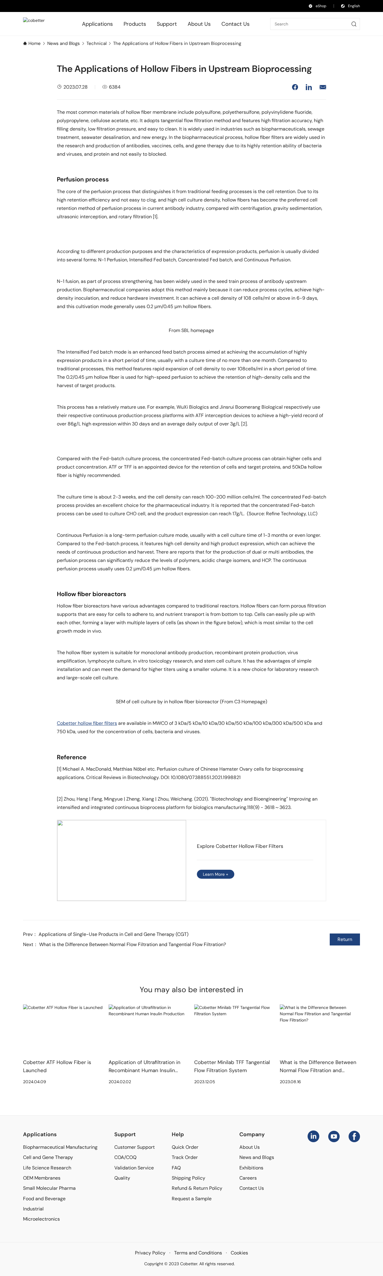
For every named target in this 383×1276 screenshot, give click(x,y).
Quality (122, 1178)
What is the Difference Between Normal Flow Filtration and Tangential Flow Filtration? (132, 944)
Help (178, 1134)
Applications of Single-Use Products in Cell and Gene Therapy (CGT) (114, 934)
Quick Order (185, 1147)
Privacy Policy (150, 1253)
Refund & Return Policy (197, 1188)
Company (252, 1134)
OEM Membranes (41, 1178)
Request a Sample (192, 1198)
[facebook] (354, 1136)
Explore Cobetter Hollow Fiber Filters (240, 846)
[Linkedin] (313, 1136)
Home (34, 43)
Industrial (33, 1209)
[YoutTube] (334, 1136)
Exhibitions (251, 1168)
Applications (40, 1134)
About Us (249, 1147)
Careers (248, 1178)
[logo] (42, 24)
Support (125, 1134)
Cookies (239, 1253)
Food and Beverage (44, 1198)
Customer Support (134, 1147)
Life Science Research (47, 1168)
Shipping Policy (188, 1178)
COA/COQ (125, 1157)
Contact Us (251, 1188)
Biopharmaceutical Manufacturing (60, 1147)
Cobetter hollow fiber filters (87, 723)
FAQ (176, 1168)
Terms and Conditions (198, 1253)
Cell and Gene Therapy (48, 1157)
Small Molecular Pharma (49, 1188)
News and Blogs (63, 43)
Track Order (185, 1157)
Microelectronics (41, 1219)
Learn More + (215, 874)
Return (345, 939)
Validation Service (134, 1168)
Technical (96, 43)
